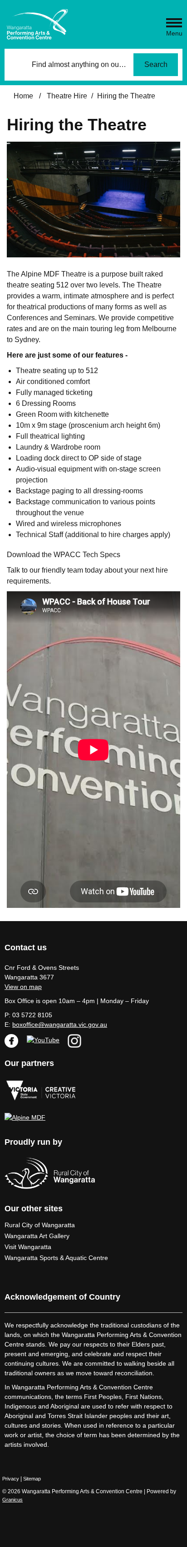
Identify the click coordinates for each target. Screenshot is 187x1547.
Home (23, 96)
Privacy (10, 1478)
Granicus (12, 1499)
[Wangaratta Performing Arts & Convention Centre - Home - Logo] (37, 24)
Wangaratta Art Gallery (37, 1236)
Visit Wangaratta (28, 1246)
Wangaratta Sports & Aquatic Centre (56, 1257)
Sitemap (32, 1478)
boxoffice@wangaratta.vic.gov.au (59, 1024)
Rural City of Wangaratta (40, 1225)
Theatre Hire (67, 96)
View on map (23, 986)
